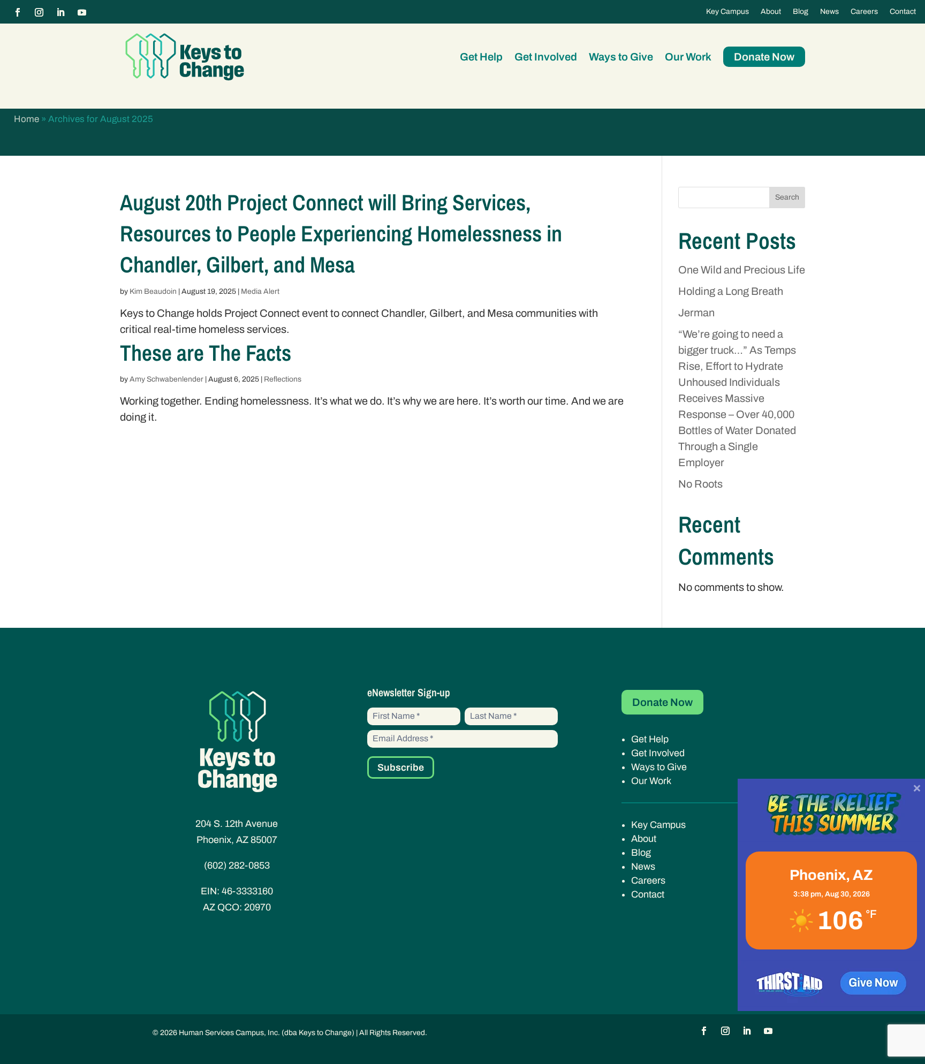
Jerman (696, 312)
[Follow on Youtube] (81, 12)
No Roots (700, 484)
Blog (800, 12)
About (771, 12)
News (829, 12)
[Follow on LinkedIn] (60, 12)
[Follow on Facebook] (17, 12)
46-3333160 (247, 891)
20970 (257, 907)
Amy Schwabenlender (166, 379)
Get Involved (545, 57)
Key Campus (727, 12)
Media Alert (260, 291)
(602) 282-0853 (237, 865)
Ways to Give (621, 57)
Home (26, 119)
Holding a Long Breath (730, 291)
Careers (864, 12)
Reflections (282, 379)
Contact (903, 12)
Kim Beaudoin (153, 291)
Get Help (481, 57)
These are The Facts (205, 353)
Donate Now (764, 57)
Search (787, 197)
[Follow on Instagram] (39, 12)
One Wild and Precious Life (741, 270)
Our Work (688, 57)
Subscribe (400, 767)
